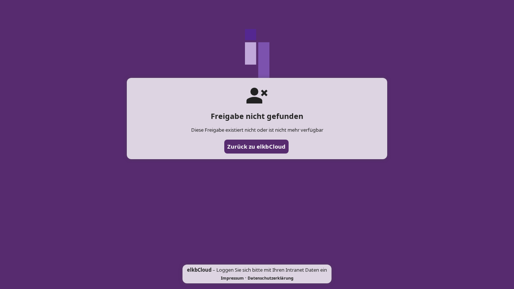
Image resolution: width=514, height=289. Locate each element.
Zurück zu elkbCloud (256, 146)
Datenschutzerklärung (270, 278)
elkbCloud (199, 269)
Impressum (232, 278)
